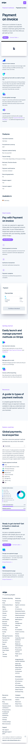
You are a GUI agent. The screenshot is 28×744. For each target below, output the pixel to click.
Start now (6, 544)
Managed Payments (7, 636)
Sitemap (4, 719)
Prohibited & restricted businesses (5, 713)
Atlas (3, 603)
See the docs (7, 239)
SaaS (16, 627)
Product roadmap (19, 697)
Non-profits (18, 648)
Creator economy (19, 631)
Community (5, 704)
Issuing (4, 631)
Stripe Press (18, 704)
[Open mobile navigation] (24, 2)
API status (18, 683)
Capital (4, 609)
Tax (3, 652)
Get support (5, 729)
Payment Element (18, 117)
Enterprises (18, 600)
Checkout (5, 119)
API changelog (19, 685)
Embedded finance (20, 611)
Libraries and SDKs (20, 687)
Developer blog (19, 691)
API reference (18, 681)
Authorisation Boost (7, 605)
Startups (17, 603)
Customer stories (6, 699)
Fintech (17, 634)
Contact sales (16, 544)
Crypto (4, 617)
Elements (4, 621)
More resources (6, 723)
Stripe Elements (6, 562)
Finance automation (20, 613)
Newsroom (18, 701)
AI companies (18, 629)
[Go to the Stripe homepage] (4, 592)
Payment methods (8, 8)
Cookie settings (6, 721)
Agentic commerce (20, 605)
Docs (5, 37)
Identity (4, 627)
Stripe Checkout (6, 579)
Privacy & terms (6, 709)
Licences (4, 717)
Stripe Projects (19, 689)
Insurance (17, 642)
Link (3, 634)
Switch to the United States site (11, 740)
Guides (4, 697)
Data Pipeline (5, 619)
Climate (4, 613)
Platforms (17, 625)
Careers (17, 699)
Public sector (18, 653)
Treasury (4, 656)
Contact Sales (14, 37)
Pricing (4, 600)
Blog (3, 701)
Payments (5, 640)
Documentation (19, 679)
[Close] (25, 737)
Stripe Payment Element (15, 350)
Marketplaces (18, 619)
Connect (4, 615)
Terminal (4, 654)
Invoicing (4, 629)
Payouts (4, 642)
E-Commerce (18, 609)
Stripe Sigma (5, 650)
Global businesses (20, 615)
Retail (16, 656)
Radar (3, 644)
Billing (3, 607)
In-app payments (19, 617)
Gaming (17, 636)
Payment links (6, 638)
